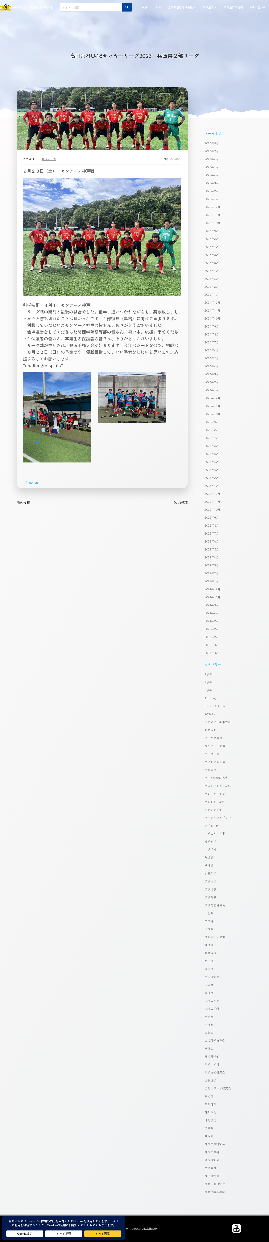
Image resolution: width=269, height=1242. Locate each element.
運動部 (208, 1128)
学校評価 (210, 897)
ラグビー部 (211, 825)
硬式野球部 (211, 1056)
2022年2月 (211, 573)
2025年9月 (211, 231)
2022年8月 (211, 525)
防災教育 (210, 1168)
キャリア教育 (213, 738)
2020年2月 (211, 629)
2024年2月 (211, 382)
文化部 (208, 961)
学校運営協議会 (214, 905)
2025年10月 (212, 223)
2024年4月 (211, 366)
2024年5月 (211, 358)
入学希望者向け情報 (180, 7)
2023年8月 (211, 430)
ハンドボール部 (214, 801)
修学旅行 (210, 841)
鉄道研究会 (211, 1160)
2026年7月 (211, 151)
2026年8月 (211, 143)
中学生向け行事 (214, 833)
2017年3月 (211, 653)
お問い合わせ (257, 7)
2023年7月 (211, 438)
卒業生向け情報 (233, 7)
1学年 (208, 674)
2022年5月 (211, 549)
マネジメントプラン (217, 817)
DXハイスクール (214, 706)
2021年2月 (211, 621)
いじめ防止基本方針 (217, 722)
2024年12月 (212, 302)
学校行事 (210, 889)
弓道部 (208, 929)
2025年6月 (211, 255)
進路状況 (210, 1120)
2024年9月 (211, 326)
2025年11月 (212, 215)
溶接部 (208, 1024)
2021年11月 (212, 597)
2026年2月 (211, 191)
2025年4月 (211, 270)
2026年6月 (211, 159)
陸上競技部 (211, 1176)
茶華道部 (210, 1104)
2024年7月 (211, 342)
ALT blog (210, 698)
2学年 (208, 682)
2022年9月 (211, 517)
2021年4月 (211, 613)
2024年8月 (211, 334)
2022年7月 (211, 533)
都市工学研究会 (214, 1144)
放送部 (208, 945)
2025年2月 (211, 286)
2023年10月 (212, 414)
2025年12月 (212, 207)
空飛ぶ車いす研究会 (217, 1088)
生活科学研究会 (214, 1040)
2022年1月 (211, 581)
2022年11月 (212, 501)
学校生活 (208, 7)
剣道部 (208, 857)
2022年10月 (212, 509)
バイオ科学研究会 (216, 778)
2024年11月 (212, 310)
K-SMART (210, 714)
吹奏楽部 (210, 873)
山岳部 (208, 913)
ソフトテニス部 (214, 762)
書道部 (208, 969)
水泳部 (208, 1016)
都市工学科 (211, 1152)
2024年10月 (212, 318)
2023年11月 (212, 406)
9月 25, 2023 (172, 159)
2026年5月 (211, 167)
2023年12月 (212, 398)
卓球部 (208, 865)
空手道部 (210, 1080)
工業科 (208, 921)
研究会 (208, 1048)
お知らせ (210, 730)
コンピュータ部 (214, 746)
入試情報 (210, 849)
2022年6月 (211, 541)
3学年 (208, 690)
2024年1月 (211, 390)
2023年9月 (211, 422)
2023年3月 (211, 470)
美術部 (208, 1096)
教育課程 (210, 953)
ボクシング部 (213, 809)
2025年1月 (211, 294)
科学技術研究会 (214, 1072)
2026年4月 (211, 175)
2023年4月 (211, 462)
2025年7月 (211, 247)
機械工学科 (211, 1008)
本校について (150, 7)
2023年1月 (211, 485)
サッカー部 (49, 159)
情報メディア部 (214, 937)
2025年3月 (211, 278)
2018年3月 (211, 645)
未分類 (208, 985)
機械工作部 (211, 1001)
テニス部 (210, 770)
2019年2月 (211, 637)
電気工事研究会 (214, 1184)
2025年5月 (211, 262)
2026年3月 (211, 183)
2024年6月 (211, 350)
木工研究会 (211, 977)
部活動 (208, 1136)
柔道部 (208, 993)
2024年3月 (211, 374)
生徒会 (208, 1032)
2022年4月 (211, 557)
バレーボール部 (214, 793)
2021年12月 (212, 589)
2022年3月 (211, 565)
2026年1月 (211, 199)
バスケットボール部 (217, 786)
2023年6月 (211, 446)
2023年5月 (211, 454)
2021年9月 (211, 605)
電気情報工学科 (214, 1192)
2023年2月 (211, 477)
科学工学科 (211, 1064)
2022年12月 (212, 493)
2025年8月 (211, 239)
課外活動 (210, 1112)
